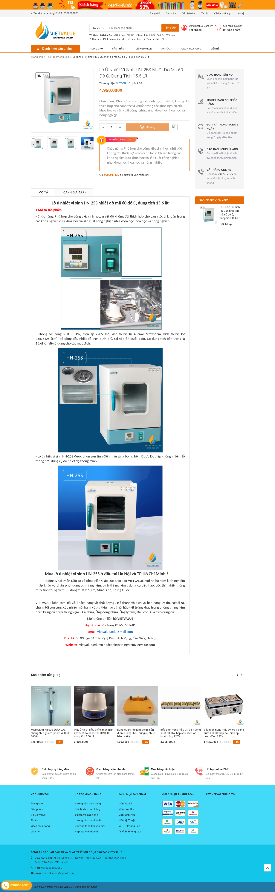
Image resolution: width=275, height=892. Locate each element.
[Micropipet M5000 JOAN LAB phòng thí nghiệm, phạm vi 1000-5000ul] (51, 706)
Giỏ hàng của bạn (232, 25)
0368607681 (71, 13)
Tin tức (204, 13)
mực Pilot (103, 39)
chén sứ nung (129, 39)
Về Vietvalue (188, 13)
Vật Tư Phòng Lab (129, 825)
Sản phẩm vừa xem (213, 200)
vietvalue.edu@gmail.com (58, 872)
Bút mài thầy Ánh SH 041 (122, 35)
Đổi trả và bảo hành (86, 814)
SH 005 (166, 35)
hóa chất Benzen (146, 39)
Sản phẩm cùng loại (46, 675)
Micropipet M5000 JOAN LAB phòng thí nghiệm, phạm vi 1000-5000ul (51, 733)
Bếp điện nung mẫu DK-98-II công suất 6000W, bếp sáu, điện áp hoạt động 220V (181, 733)
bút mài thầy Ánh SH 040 (148, 35)
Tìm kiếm (170, 28)
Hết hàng (38, 748)
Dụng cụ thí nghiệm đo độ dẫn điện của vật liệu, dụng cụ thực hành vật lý (136, 733)
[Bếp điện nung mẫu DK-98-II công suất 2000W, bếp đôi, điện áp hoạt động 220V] (224, 706)
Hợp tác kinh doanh (86, 831)
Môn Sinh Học (126, 814)
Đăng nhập (195, 25)
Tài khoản (195, 29)
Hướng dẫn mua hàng (88, 803)
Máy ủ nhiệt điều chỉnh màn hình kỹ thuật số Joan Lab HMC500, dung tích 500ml (93, 733)
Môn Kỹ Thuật (126, 820)
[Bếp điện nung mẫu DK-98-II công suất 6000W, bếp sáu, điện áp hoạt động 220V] (181, 706)
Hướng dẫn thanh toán (88, 820)
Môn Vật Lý (125, 803)
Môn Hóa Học (126, 809)
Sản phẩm (171, 13)
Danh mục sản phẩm (57, 48)
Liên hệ (240, 13)
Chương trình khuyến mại (90, 825)
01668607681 (53, 867)
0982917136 (111, 174)
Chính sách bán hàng (87, 809)
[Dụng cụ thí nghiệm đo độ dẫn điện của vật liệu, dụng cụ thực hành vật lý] (137, 706)
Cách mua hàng (222, 13)
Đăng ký (208, 25)
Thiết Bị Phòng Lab (129, 831)
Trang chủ (155, 13)
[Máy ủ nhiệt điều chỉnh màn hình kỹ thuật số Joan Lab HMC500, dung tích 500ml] (94, 706)
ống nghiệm (115, 39)
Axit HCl (159, 39)
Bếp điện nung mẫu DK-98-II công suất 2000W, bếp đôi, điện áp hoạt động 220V (224, 733)
